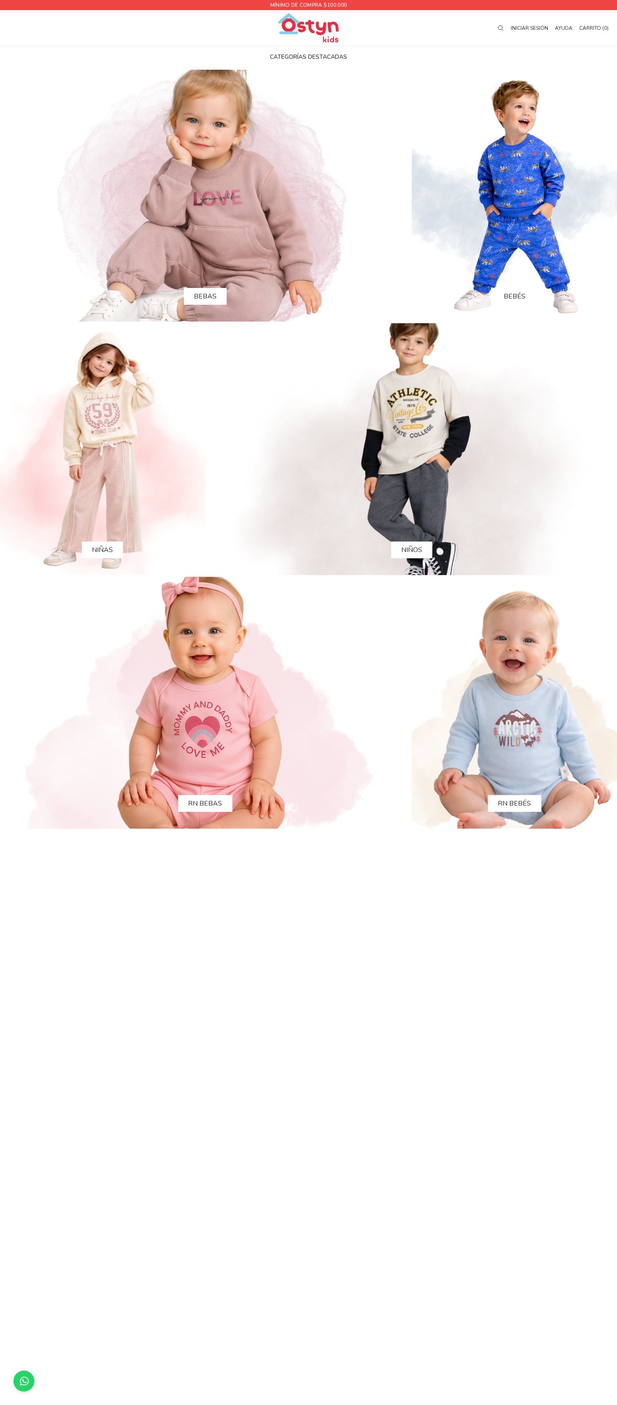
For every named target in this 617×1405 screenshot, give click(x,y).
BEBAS (205, 296)
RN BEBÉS (514, 803)
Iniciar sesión (529, 28)
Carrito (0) (594, 28)
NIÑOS (411, 550)
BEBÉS (514, 296)
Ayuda (564, 28)
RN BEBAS (205, 803)
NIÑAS (102, 550)
